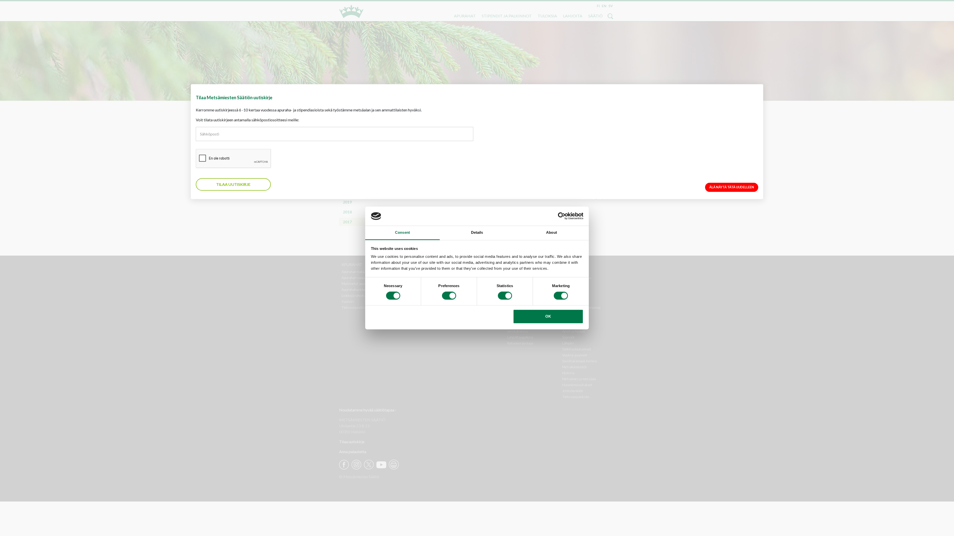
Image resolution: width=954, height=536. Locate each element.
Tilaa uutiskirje (233, 184)
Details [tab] (477, 232)
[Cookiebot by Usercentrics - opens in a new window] (561, 216)
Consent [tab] (402, 232)
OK (548, 316)
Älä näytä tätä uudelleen (731, 187)
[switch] (449, 296)
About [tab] (551, 232)
